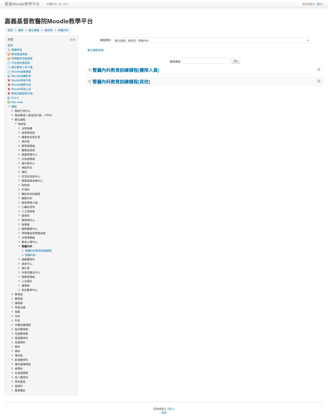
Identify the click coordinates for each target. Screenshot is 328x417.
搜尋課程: (176, 61)
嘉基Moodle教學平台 (22, 3)
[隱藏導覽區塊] (71, 40)
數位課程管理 (95, 50)
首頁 (10, 45)
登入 (319, 4)
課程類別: (105, 40)
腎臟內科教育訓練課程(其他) (121, 81)
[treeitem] (41, 45)
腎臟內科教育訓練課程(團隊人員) (125, 70)
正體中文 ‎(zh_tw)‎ (56, 4)
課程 (14, 106)
